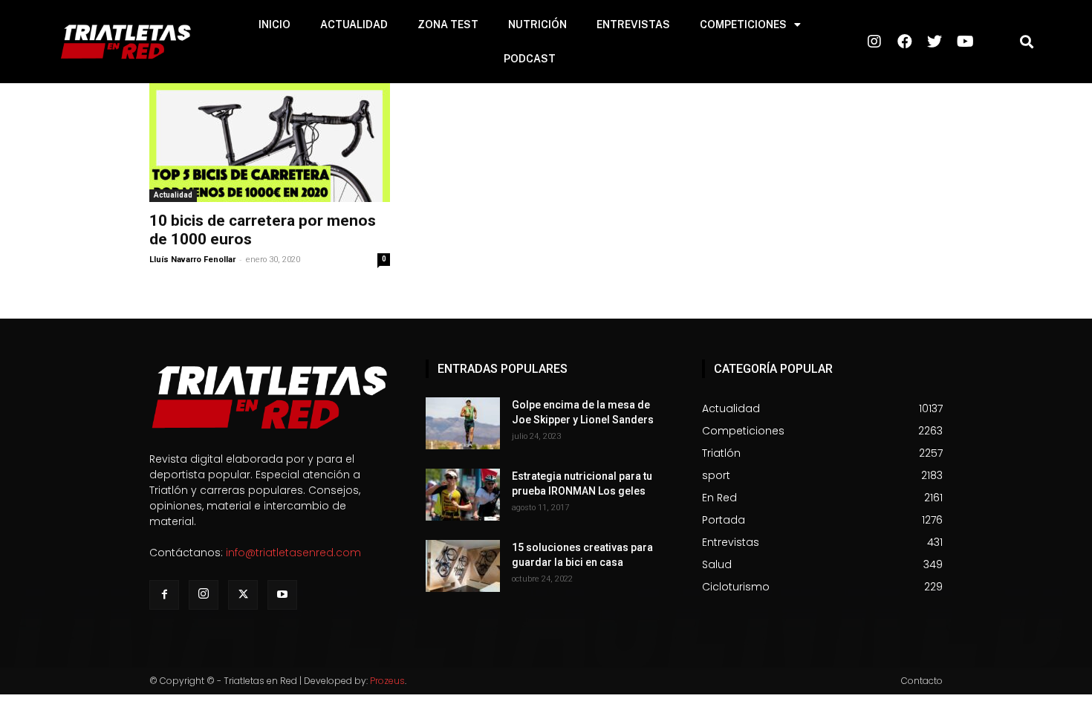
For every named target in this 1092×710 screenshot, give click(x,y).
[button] (1027, 42)
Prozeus (387, 680)
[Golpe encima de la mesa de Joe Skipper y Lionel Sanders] (463, 423)
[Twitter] (243, 595)
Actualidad (173, 195)
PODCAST (530, 59)
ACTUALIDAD (354, 24)
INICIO (274, 24)
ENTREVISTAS (633, 24)
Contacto (922, 680)
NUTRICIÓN (537, 24)
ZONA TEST (447, 24)
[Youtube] (282, 595)
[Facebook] (164, 595)
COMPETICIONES (743, 24)
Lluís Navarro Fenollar (192, 259)
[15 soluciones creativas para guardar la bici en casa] (463, 566)
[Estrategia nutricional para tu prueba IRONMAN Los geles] (463, 495)
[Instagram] (203, 595)
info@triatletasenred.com (293, 552)
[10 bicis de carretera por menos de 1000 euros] (269, 142)
